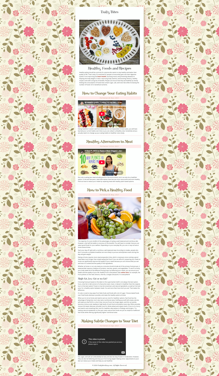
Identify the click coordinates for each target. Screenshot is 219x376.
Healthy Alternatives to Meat (109, 141)
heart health (101, 76)
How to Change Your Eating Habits (109, 93)
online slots (125, 272)
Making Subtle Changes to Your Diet (109, 321)
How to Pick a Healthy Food (109, 190)
